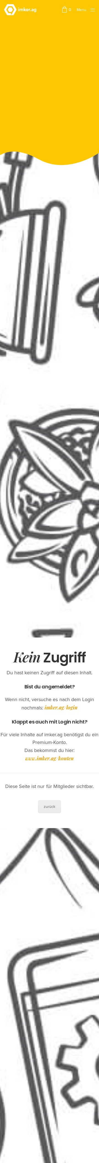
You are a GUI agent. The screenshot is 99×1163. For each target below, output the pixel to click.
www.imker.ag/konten (49, 758)
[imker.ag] (20, 9)
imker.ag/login (61, 707)
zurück (49, 806)
